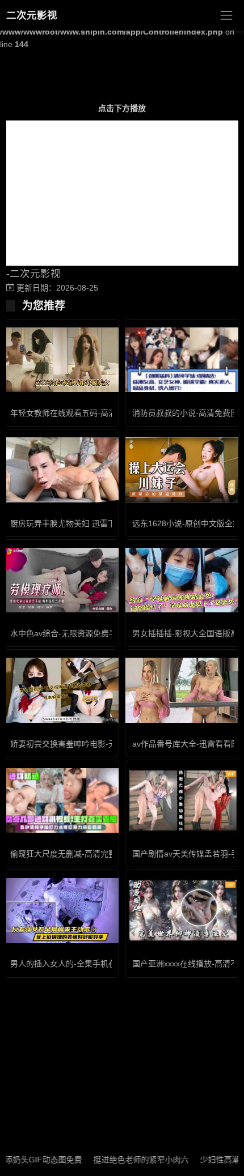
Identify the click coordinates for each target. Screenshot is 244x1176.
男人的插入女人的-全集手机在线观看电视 (83, 963)
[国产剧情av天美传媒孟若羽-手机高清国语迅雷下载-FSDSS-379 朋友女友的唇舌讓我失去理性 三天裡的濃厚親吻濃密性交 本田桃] (183, 800)
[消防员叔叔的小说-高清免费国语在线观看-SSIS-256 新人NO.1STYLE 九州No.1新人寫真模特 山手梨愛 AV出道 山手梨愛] (183, 359)
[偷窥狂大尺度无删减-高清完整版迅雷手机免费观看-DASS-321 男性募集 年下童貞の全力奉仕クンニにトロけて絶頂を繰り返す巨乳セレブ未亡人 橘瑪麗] (61, 800)
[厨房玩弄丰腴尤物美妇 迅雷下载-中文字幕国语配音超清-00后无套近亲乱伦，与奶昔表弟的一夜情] (61, 469)
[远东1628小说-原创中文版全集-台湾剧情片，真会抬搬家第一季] (183, 469)
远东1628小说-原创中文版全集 (186, 523)
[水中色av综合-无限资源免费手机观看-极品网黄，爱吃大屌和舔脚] (61, 580)
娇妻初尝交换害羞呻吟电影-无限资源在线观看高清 (99, 743)
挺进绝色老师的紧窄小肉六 (129, 1159)
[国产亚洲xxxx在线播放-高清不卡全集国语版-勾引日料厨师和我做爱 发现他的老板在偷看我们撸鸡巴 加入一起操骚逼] (183, 910)
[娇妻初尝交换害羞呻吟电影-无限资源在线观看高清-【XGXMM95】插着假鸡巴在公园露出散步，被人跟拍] (61, 690)
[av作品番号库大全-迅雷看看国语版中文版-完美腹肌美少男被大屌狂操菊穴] (183, 690)
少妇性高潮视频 (216, 1159)
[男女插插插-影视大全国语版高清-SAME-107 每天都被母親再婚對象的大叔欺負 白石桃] (183, 580)
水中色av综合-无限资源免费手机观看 (75, 633)
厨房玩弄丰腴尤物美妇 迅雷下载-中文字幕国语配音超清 (108, 523)
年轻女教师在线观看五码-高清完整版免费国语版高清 (103, 412)
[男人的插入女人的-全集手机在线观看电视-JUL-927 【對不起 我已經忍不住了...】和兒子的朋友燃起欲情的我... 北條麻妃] (61, 910)
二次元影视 (31, 15)
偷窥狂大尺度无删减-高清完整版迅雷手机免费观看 (99, 853)
